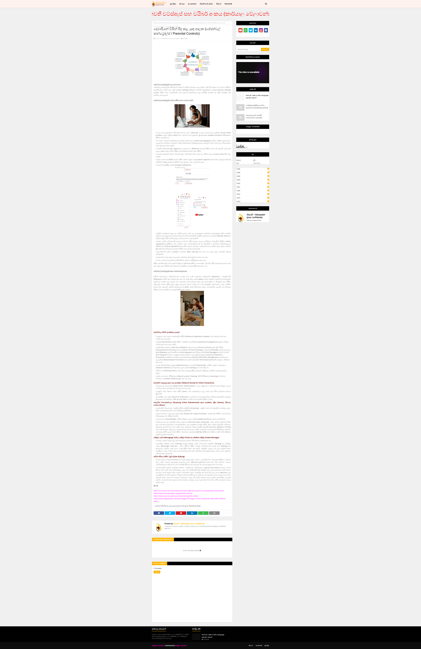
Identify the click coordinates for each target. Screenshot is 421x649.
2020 (253, 191)
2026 (253, 169)
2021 (253, 187)
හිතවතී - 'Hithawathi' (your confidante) (167, 38)
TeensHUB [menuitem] (228, 4)
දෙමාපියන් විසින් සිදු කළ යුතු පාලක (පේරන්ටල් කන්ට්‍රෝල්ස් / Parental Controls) (181, 23)
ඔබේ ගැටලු (256, 163)
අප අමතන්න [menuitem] (192, 4)
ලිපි (254, 160)
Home (155, 23)
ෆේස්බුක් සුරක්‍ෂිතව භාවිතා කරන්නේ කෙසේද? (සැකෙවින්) (257, 106)
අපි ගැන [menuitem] (182, 4)
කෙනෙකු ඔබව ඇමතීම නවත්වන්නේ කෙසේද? (254, 116)
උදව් (237, 163)
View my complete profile (254, 220)
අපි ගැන (251, 645)
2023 (253, 180)
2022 (253, 183)
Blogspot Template (158, 645)
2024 (253, 176)
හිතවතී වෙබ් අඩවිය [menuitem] (206, 4)
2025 (253, 172)
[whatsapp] (246, 30)
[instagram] (261, 30)
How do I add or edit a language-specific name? (257, 96)
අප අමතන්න (259, 645)
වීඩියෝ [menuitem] (218, 4)
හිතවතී (238, 160)
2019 (253, 194)
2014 (253, 201)
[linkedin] (256, 30)
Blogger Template (181, 645)
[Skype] (246, 34)
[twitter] (251, 30)
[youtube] (240, 30)
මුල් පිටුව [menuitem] (173, 4)
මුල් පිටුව (267, 645)
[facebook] (266, 30)
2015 (253, 198)
